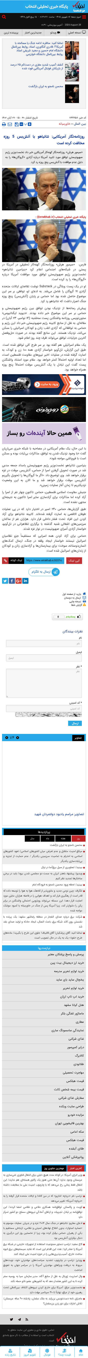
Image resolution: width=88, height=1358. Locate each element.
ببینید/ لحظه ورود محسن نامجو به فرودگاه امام (57, 884)
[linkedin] (25, 581)
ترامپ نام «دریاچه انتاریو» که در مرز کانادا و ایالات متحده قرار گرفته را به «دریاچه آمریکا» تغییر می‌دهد (42, 1198)
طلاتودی (78, 1064)
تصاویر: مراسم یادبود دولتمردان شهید (59, 814)
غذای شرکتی (76, 1038)
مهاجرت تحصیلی (73, 1072)
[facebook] (12, 581)
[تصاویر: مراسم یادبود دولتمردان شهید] (44, 777)
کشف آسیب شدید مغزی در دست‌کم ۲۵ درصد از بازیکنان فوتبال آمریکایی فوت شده (36, 66)
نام (80, 638)
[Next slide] (6, 737)
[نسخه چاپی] (4, 124)
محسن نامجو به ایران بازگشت (45, 86)
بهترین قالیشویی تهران (69, 1123)
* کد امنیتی (75, 703)
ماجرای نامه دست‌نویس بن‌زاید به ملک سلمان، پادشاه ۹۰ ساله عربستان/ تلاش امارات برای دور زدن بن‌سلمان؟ (42, 1301)
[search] (4, 17)
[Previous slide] (17, 737)
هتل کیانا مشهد (74, 1005)
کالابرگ (79, 1055)
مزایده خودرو (76, 1114)
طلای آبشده (76, 1148)
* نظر (79, 666)
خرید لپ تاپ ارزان (72, 996)
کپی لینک (74, 560)
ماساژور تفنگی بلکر (72, 1013)
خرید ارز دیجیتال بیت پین (67, 962)
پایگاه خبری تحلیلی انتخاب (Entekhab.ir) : (61, 217)
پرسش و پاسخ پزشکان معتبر (66, 954)
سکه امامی (77, 1131)
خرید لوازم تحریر (73, 988)
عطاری (80, 1021)
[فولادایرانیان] (44, 384)
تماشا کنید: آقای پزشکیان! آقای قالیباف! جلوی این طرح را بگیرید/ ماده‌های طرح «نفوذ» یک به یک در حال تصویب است (42, 935)
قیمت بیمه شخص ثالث (69, 1089)
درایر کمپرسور (75, 1047)
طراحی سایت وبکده (71, 1106)
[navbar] (84, 17)
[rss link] (27, 1319)
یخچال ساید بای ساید (70, 979)
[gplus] (19, 581)
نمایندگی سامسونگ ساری (67, 1030)
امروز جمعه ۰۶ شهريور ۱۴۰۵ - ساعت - (59, 17)
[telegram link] (19, 1319)
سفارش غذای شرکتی (71, 1098)
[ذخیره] (17, 124)
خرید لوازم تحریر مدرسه (69, 971)
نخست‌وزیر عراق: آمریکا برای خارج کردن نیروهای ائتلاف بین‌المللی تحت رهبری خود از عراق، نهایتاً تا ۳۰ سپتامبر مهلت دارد (42, 1290)
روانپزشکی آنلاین (73, 1157)
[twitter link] (11, 1319)
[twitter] (5, 581)
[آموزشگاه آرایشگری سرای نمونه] (44, 433)
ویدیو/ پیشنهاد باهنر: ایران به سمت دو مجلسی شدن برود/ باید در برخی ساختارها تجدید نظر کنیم (42, 876)
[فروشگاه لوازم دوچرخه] (44, 409)
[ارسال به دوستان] (10, 124)
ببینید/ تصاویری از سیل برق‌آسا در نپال (61, 867)
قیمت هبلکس (75, 1081)
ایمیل (79, 652)
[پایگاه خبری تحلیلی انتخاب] (79, 6)
